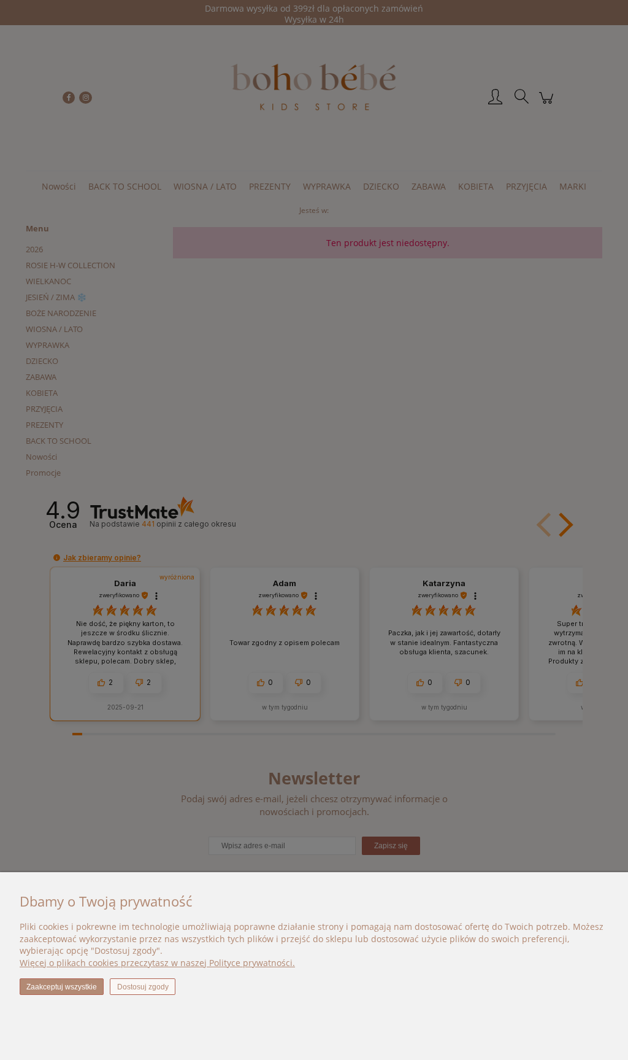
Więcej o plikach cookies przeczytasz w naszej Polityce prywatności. (157, 963)
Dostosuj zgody (143, 987)
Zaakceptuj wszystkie (61, 987)
